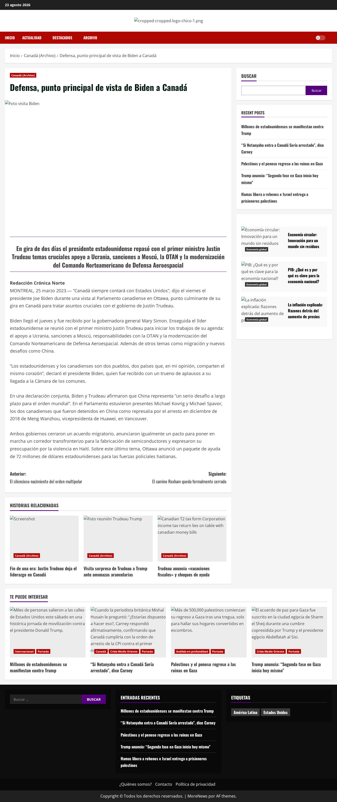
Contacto (163, 784)
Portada (43, 651)
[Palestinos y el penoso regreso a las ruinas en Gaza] (209, 632)
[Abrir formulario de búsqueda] (330, 37)
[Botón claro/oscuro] (320, 37)
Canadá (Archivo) (23, 75)
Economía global (256, 249)
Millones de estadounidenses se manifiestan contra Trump (38, 667)
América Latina (245, 712)
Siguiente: (189, 477)
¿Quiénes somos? (135, 784)
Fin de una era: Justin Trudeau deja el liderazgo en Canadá (43, 571)
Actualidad (31, 37)
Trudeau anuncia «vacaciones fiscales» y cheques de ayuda (184, 571)
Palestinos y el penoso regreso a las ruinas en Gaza (282, 164)
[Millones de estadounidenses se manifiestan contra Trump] (48, 632)
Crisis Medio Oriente (124, 651)
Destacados (62, 37)
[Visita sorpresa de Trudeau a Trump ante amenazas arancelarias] (118, 539)
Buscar (249, 76)
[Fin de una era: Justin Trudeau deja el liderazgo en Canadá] (44, 539)
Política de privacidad (195, 784)
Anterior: (46, 477)
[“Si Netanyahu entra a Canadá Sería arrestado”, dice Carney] (128, 632)
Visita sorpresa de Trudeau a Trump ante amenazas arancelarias (115, 571)
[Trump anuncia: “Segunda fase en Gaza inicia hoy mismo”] (289, 632)
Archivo (90, 37)
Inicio (10, 37)
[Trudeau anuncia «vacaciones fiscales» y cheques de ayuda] (192, 539)
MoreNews (197, 796)
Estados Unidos (275, 712)
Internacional (24, 651)
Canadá (101, 651)
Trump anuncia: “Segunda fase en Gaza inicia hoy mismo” (286, 667)
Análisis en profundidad (192, 651)
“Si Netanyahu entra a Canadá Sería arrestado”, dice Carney (122, 667)
